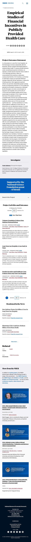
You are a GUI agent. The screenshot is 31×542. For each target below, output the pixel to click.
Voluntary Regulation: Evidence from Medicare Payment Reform (13, 221)
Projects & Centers (8, 7)
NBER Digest (7, 377)
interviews (5, 383)
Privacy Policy (15, 527)
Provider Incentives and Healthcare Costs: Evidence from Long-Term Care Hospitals (14, 272)
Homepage (15, 521)
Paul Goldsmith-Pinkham (15, 488)
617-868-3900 (15, 513)
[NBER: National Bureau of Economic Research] (8, 3)
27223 (18, 225)
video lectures (17, 381)
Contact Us (15, 509)
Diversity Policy (15, 525)
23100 (21, 276)
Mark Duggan (12, 414)
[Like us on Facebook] (20, 532)
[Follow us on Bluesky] (14, 532)
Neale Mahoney (6, 165)
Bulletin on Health (19, 377)
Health (11, 349)
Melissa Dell (13, 450)
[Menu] (27, 3)
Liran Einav (11, 226)
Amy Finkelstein (19, 226)
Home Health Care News (13, 331)
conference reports (7, 381)
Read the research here (16, 318)
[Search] (22, 3)
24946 (20, 250)
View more (14, 341)
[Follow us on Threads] (17, 532)
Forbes (9, 315)
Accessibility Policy (15, 524)
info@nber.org (15, 514)
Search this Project (8, 197)
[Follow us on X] (8, 532)
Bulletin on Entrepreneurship (10, 379)
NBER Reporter (22, 376)
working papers (13, 372)
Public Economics (14, 355)
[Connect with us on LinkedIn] (11, 532)
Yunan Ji (25, 226)
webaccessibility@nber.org (15, 516)
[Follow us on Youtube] (23, 532)
